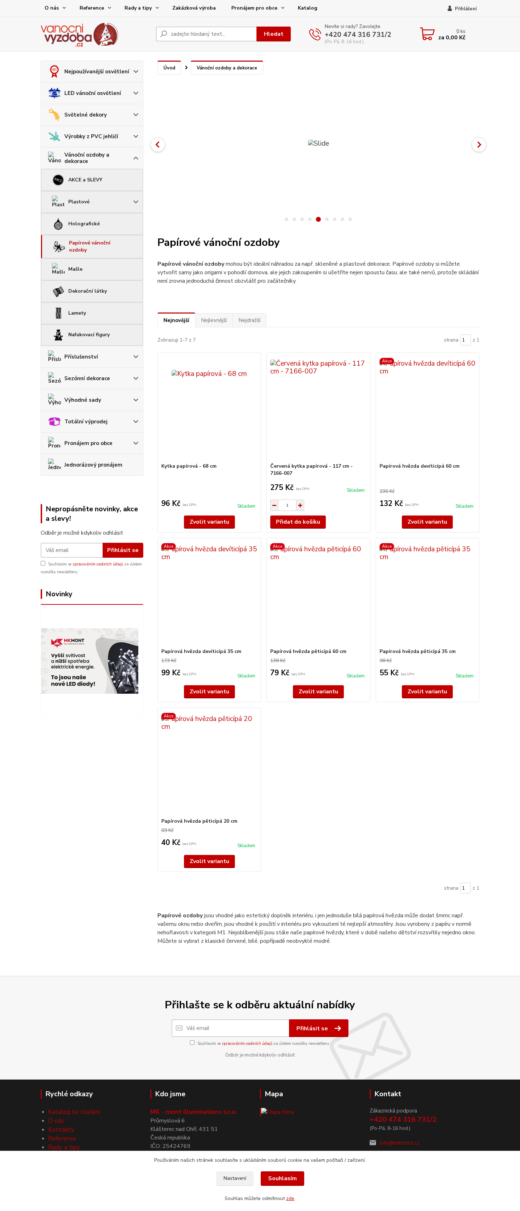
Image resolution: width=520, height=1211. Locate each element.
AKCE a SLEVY (85, 179)
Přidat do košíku (298, 522)
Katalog (307, 8)
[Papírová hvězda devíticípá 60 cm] (427, 407)
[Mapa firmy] (277, 1112)
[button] (157, 144)
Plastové (78, 201)
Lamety (77, 313)
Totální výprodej (86, 421)
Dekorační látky (87, 291)
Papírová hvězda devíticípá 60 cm (420, 466)
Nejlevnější (214, 320)
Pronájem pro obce (254, 8)
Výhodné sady (82, 400)
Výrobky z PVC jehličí (91, 136)
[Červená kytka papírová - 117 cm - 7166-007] (318, 407)
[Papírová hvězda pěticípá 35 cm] (427, 593)
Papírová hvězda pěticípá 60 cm (308, 651)
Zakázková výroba (194, 8)
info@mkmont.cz (400, 1143)
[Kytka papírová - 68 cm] (209, 407)
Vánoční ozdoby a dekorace (86, 158)
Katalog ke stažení (74, 1112)
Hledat (273, 34)
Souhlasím (282, 1178)
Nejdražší (249, 320)
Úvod (169, 68)
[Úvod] (95, 34)
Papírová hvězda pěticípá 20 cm (199, 821)
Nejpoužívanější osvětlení (96, 71)
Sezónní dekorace (87, 378)
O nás (52, 8)
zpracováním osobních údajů (98, 564)
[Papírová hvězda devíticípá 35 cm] (209, 593)
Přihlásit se (123, 550)
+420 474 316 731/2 (358, 34)
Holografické (84, 223)
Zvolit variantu (209, 522)
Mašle (75, 269)
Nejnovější (176, 320)
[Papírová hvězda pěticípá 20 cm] (209, 762)
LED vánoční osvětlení (92, 93)
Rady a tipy (138, 8)
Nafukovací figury (89, 334)
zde (290, 1198)
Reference (92, 8)
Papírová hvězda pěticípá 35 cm (418, 651)
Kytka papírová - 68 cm (188, 466)
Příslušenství (81, 356)
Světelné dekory (85, 114)
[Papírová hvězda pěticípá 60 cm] (318, 593)
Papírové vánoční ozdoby (89, 246)
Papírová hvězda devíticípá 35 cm (201, 651)
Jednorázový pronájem (93, 464)
